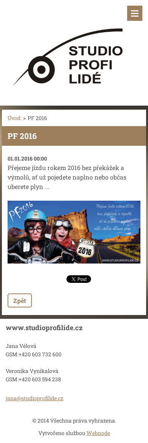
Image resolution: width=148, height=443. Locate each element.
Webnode (98, 433)
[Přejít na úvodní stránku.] (74, 48)
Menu (134, 13)
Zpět (19, 300)
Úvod (14, 118)
